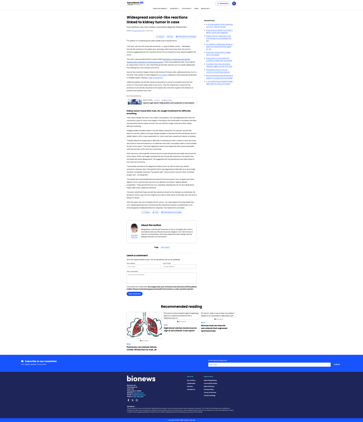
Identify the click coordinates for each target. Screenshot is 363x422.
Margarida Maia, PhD (139, 31)
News (196, 8)
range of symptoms (155, 78)
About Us (190, 377)
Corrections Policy (210, 383)
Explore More (208, 377)
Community (186, 8)
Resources (205, 8)
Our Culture (191, 380)
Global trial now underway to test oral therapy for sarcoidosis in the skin (218, 38)
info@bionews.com (139, 395)
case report (165, 247)
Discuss (161, 36)
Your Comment (132, 271)
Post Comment (135, 294)
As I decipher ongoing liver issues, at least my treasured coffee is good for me (219, 46)
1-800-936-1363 (137, 397)
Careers (190, 386)
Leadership (191, 383)
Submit (337, 364)
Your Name (131, 263)
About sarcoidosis (159, 8)
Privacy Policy (209, 389)
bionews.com (138, 393)
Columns (157, 100)
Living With (174, 8)
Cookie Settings (209, 395)
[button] (223, 3)
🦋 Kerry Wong (167, 100)
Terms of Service (210, 392)
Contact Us (191, 389)
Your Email (167, 263)
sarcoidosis (163, 75)
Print (171, 36)
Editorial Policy (209, 386)
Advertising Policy (210, 380)
